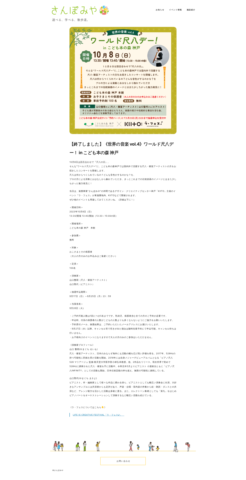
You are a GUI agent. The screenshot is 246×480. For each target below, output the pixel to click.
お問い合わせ (123, 461)
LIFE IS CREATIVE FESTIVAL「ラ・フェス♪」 (98, 414)
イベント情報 (175, 9)
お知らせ (160, 9)
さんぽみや (80, 13)
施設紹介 (191, 9)
